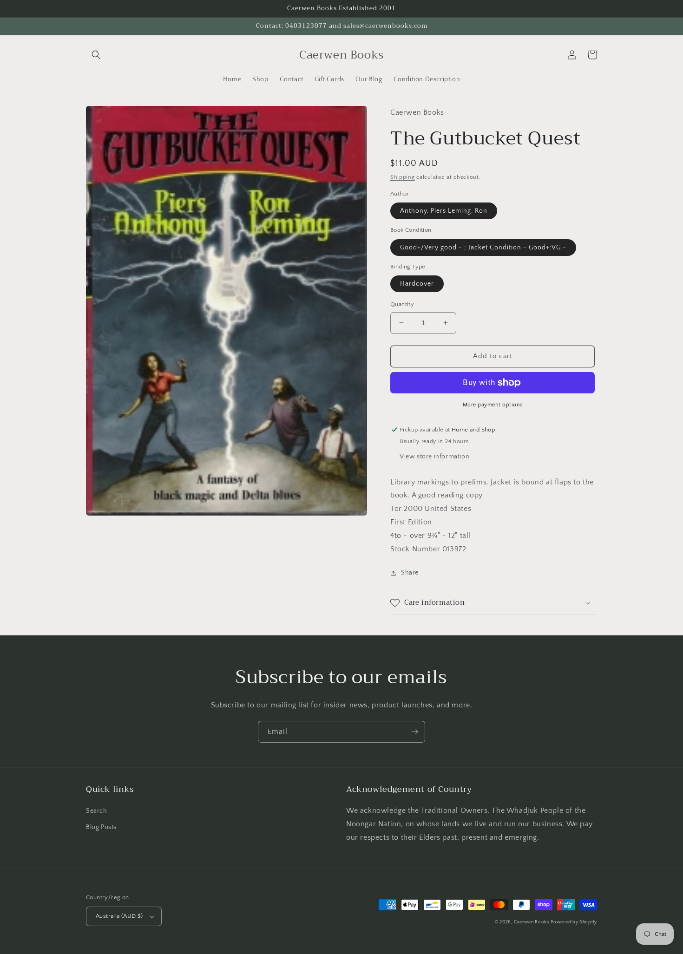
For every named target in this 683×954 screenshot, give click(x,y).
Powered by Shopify (574, 922)
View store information (434, 456)
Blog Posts (101, 827)
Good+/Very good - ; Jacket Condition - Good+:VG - (483, 247)
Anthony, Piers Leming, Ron (443, 211)
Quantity (402, 304)
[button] (96, 55)
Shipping (402, 177)
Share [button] (410, 572)
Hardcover (417, 284)
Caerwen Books (531, 922)
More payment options (493, 405)
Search (96, 811)
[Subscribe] (414, 732)
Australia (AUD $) (119, 916)
